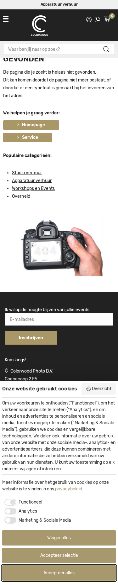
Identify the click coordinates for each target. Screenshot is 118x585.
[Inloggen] (89, 18)
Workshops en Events (33, 188)
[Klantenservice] (97, 18)
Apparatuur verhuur (59, 4)
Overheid (21, 196)
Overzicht (101, 388)
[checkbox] (22, 502)
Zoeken (106, 49)
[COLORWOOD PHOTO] (39, 27)
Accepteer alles (59, 573)
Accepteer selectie (59, 555)
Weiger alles (59, 538)
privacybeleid (68, 489)
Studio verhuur (27, 172)
